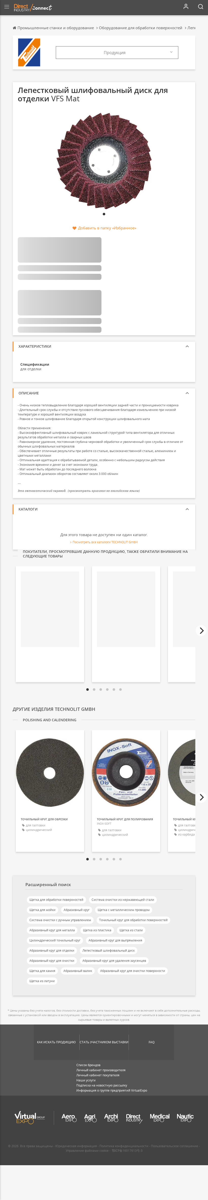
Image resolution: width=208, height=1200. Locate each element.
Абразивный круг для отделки (51, 950)
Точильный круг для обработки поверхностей (133, 920)
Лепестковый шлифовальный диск (108, 950)
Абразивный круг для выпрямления (115, 940)
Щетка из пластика (97, 930)
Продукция (115, 52)
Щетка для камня (42, 971)
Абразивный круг (77, 910)
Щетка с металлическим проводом (124, 910)
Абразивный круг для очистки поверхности (132, 971)
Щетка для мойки (42, 910)
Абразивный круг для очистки (51, 960)
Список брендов (88, 1065)
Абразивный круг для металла (52, 930)
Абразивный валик (77, 971)
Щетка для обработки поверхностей (56, 900)
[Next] (201, 630)
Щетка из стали (131, 930)
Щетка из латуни (42, 981)
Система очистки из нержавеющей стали (123, 900)
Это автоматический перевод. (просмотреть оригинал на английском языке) (79, 491)
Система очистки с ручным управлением (60, 920)
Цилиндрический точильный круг (54, 940)
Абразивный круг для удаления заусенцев (114, 960)
